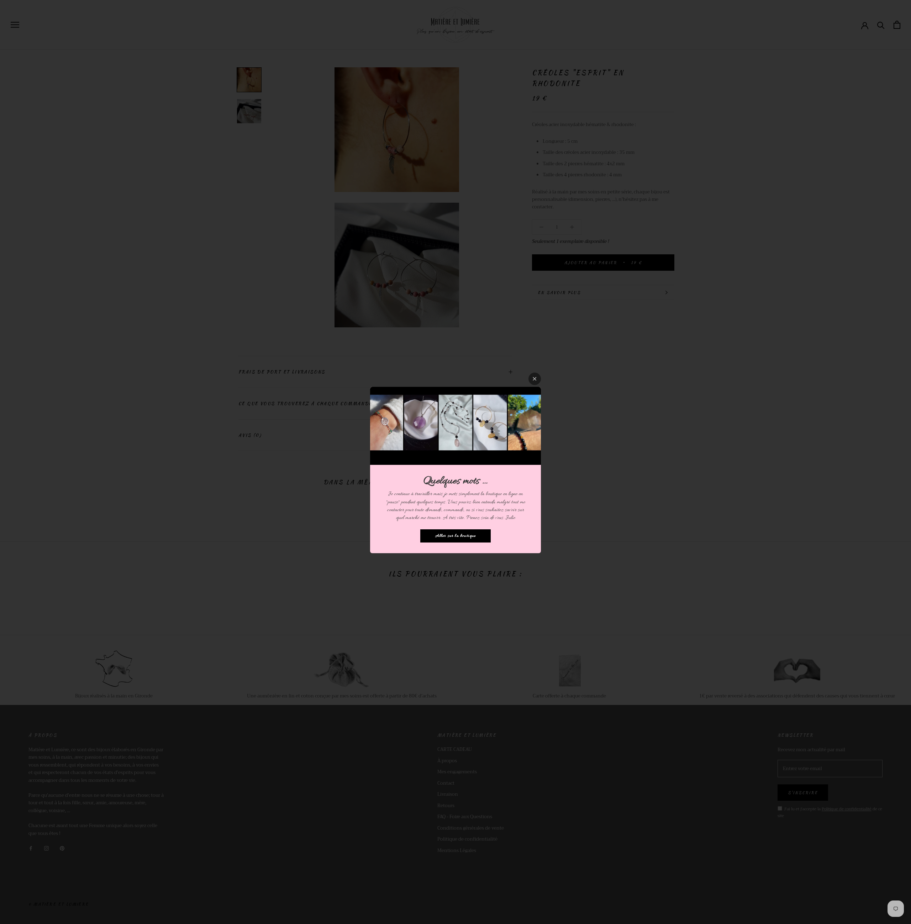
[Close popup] (534, 379)
